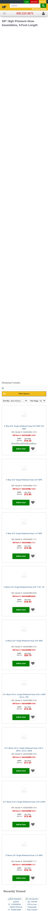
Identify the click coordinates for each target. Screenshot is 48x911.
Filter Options (24, 394)
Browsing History (39, 9)
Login (27, 2)
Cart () (42, 2)
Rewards (34, 2)
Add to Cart (21, 449)
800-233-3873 (24, 13)
